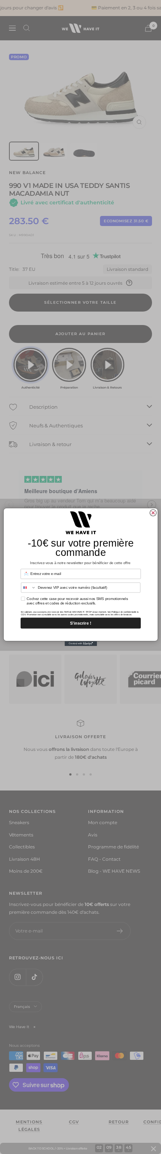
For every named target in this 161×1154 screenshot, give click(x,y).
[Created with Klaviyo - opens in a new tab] (80, 643)
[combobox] (28, 588)
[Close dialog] (153, 513)
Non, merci (80, 633)
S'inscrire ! (80, 623)
